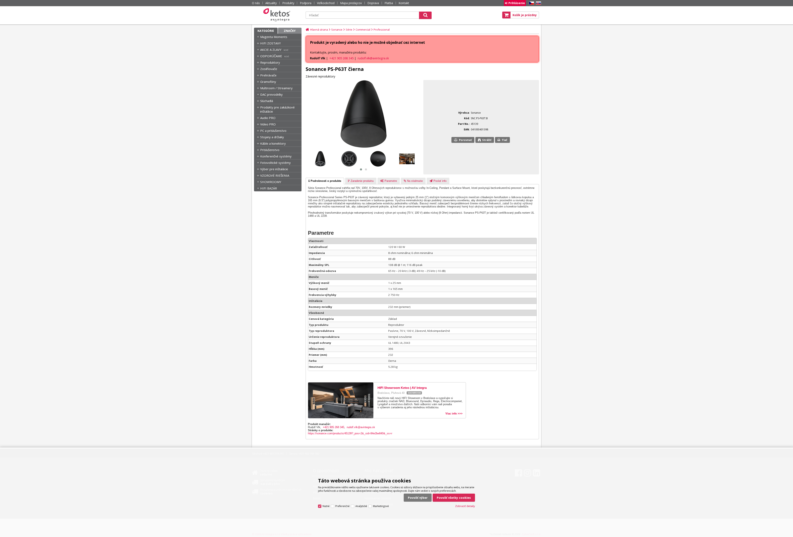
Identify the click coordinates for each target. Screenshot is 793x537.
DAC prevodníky (271, 94)
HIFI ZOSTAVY (270, 43)
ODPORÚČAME (271, 56)
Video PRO (268, 124)
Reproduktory (270, 62)
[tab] (325, 181)
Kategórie (266, 31)
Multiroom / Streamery (276, 88)
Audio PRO (267, 118)
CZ (530, 3)
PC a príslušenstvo (273, 131)
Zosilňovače (268, 69)
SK (537, 3)
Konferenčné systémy (276, 156)
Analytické (361, 506)
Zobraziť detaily (465, 506)
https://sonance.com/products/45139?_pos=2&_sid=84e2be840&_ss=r (350, 433)
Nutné (326, 506)
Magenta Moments (273, 37)
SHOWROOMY (270, 182)
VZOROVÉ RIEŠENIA (274, 175)
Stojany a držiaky (272, 137)
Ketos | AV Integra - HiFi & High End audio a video (278, 14)
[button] (361, 169)
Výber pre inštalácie (274, 169)
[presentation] (325, 181)
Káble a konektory (273, 143)
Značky (290, 31)
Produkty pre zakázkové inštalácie (277, 109)
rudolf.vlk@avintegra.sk (373, 58)
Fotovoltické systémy (275, 163)
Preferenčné (342, 506)
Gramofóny (268, 82)
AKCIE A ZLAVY (270, 50)
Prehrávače (268, 75)
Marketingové (381, 506)
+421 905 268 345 (341, 58)
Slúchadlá (266, 101)
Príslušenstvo (269, 150)
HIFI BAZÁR (268, 188)
